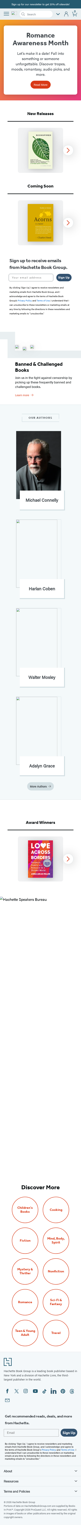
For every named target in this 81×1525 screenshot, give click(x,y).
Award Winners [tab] (40, 822)
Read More (40, 85)
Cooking (56, 1210)
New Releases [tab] (40, 113)
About (8, 1471)
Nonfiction (56, 1271)
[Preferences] (58, 14)
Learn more (22, 395)
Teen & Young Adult (25, 1333)
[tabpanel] (40, 150)
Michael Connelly (42, 500)
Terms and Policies (17, 1491)
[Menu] (6, 13)
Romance (25, 1302)
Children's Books (25, 1210)
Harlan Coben (42, 589)
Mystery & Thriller (25, 1271)
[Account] (66, 14)
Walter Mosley (41, 677)
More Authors (38, 786)
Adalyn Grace (42, 766)
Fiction (25, 1241)
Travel (56, 1333)
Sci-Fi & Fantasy (56, 1302)
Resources (11, 1481)
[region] (40, 150)
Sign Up (64, 277)
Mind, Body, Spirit (56, 1240)
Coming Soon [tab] (40, 186)
